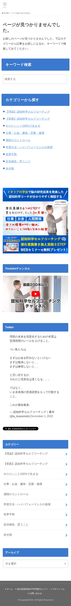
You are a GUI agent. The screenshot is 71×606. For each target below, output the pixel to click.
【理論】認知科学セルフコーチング (28, 111)
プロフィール (58, 589)
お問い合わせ (35, 593)
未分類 (10, 168)
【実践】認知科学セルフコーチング (28, 118)
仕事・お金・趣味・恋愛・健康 (25, 132)
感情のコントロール (18, 140)
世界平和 (11, 154)
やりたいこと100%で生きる (23, 125)
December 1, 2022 (42, 416)
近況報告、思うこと (18, 161)
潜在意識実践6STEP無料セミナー (32, 589)
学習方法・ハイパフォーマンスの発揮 (29, 147)
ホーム (10, 589)
